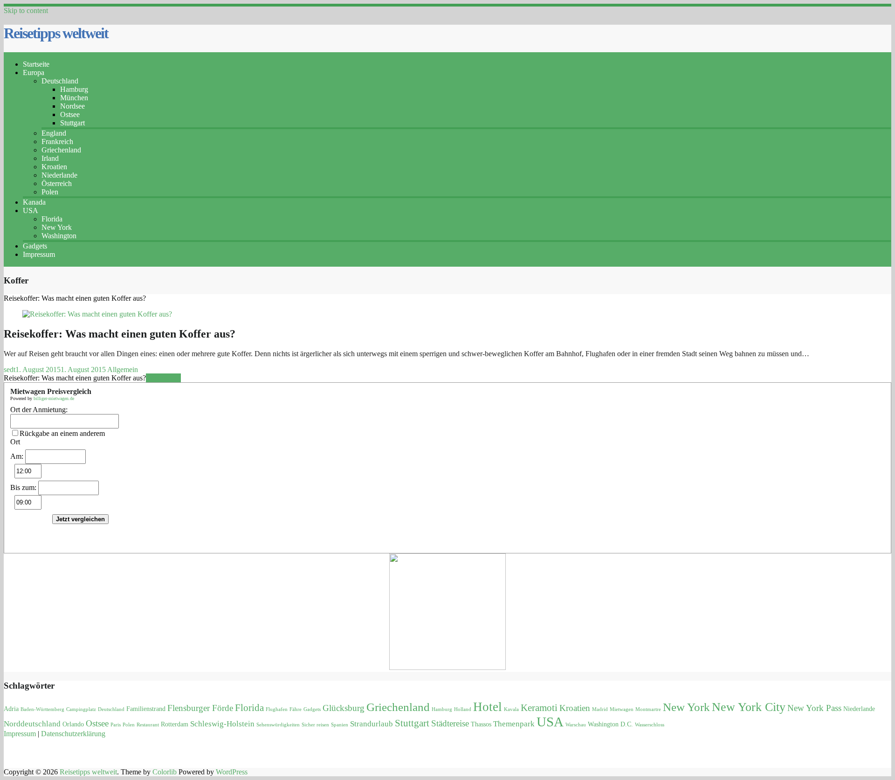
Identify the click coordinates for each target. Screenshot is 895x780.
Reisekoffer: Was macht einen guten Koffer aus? (119, 334)
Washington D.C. (610, 724)
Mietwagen (621, 709)
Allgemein (122, 369)
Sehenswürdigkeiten (278, 724)
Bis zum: (23, 487)
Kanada (34, 202)
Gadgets (35, 246)
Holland (462, 709)
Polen (49, 192)
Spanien (339, 724)
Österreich (56, 183)
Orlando (73, 724)
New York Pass (814, 708)
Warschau (575, 724)
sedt (9, 369)
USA (30, 210)
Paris (115, 724)
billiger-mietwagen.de (54, 398)
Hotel (487, 707)
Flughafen (277, 709)
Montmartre (648, 709)
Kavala (511, 709)
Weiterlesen (163, 378)
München (74, 98)
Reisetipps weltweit (56, 33)
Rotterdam (174, 724)
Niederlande (59, 175)
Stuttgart (72, 123)
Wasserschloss (649, 724)
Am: (16, 456)
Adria (11, 708)
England (53, 133)
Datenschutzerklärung (73, 734)
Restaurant (148, 724)
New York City (748, 707)
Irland (50, 158)
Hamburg (74, 89)
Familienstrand (145, 708)
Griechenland (61, 150)
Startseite (36, 64)
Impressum (39, 254)
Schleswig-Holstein (222, 723)
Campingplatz (81, 709)
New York (56, 227)
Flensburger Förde (200, 708)
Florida (51, 219)
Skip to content (26, 10)
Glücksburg (344, 708)
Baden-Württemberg (42, 709)
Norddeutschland (32, 723)
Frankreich (57, 141)
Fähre (295, 709)
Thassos (481, 724)
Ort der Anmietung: (39, 410)
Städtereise (450, 723)
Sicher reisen (315, 724)
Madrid (600, 709)
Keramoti (539, 707)
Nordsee (72, 106)
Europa (33, 72)
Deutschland (59, 81)
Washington (58, 236)
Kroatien (54, 167)
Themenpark (514, 723)
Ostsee (70, 114)
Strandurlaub (371, 723)
